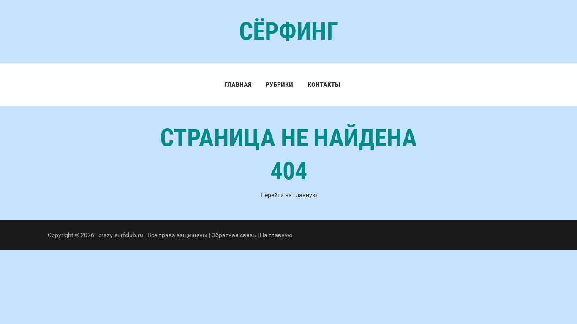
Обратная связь (233, 235)
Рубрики (279, 85)
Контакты (324, 85)
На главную (276, 235)
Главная (237, 85)
